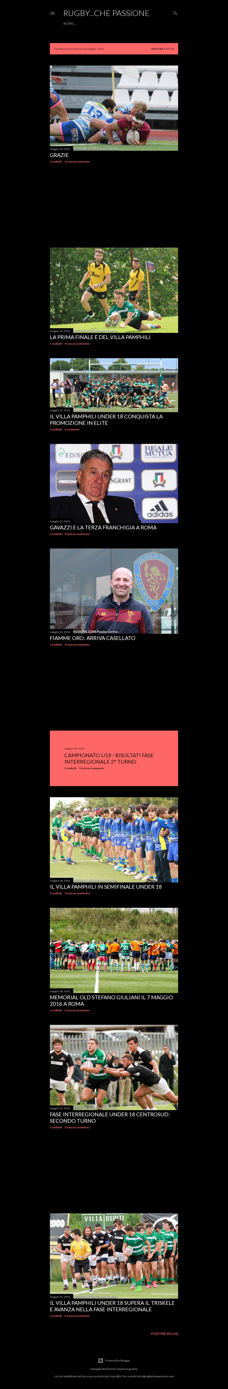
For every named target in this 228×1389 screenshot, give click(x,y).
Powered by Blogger (117, 1360)
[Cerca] (175, 12)
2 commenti (72, 429)
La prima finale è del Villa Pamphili (100, 337)
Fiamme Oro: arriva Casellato (92, 638)
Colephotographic (126, 1369)
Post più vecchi (164, 1333)
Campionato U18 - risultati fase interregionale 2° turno (109, 758)
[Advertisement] (114, 205)
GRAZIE (59, 155)
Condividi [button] (56, 161)
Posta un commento (77, 161)
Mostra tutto (162, 48)
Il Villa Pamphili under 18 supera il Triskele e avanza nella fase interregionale (112, 1306)
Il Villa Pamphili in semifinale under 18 (106, 886)
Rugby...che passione (106, 13)
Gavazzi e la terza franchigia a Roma (103, 527)
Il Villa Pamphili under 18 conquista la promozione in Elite (106, 419)
